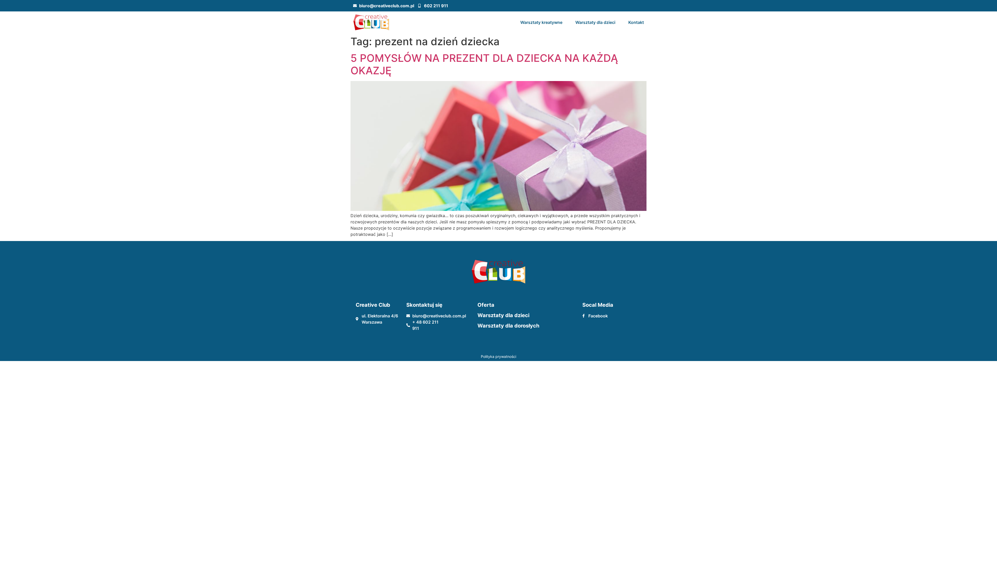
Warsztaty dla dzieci (595, 22)
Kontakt (636, 22)
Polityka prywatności (498, 356)
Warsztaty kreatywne (541, 22)
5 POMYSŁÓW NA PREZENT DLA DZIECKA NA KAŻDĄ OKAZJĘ (484, 64)
